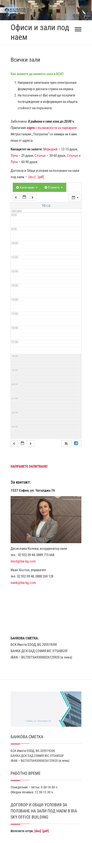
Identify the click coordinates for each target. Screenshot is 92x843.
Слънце (40, 155)
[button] (66, 443)
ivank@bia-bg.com (23, 583)
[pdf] (41, 177)
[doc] (32, 177)
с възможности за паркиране (52, 128)
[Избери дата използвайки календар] (24, 197)
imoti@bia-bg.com (23, 561)
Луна (14, 155)
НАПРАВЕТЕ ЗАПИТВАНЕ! (29, 466)
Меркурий (50, 149)
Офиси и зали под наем (40, 32)
